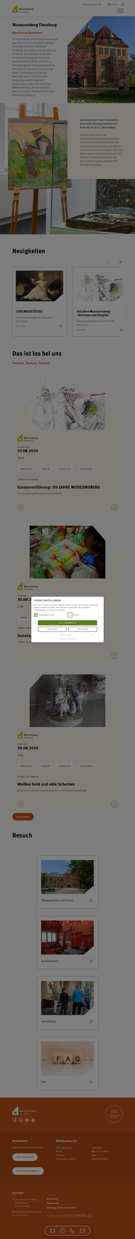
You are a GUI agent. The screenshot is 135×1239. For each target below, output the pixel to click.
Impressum (63, 639)
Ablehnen (52, 629)
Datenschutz (71, 639)
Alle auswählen (67, 623)
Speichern (82, 629)
